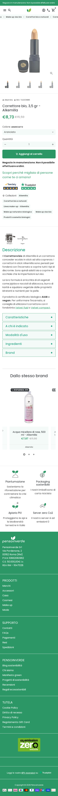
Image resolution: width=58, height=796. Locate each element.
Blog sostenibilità (12, 665)
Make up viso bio (14, 17)
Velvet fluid (21, 307)
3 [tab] (34, 454)
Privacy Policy (10, 717)
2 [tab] (29, 454)
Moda (5, 610)
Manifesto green (12, 675)
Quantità (7, 139)
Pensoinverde (37, 785)
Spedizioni (8, 647)
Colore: (12, 126)
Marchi (6, 586)
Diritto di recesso (12, 712)
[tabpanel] (29, 418)
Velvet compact (40, 307)
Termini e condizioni (13, 727)
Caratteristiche (17, 317)
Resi (4, 642)
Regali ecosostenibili (14, 689)
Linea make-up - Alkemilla (16, 206)
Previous (7, 418)
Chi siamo (8, 670)
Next (53, 50)
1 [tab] (24, 454)
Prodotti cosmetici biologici (17, 217)
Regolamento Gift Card (16, 722)
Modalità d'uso (17, 335)
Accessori (8, 590)
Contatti (7, 628)
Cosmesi (7, 600)
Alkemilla (23, 195)
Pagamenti (8, 637)
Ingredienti (14, 344)
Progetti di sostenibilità (15, 680)
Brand (10, 353)
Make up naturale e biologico (18, 212)
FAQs (5, 633)
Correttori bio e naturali (37, 17)
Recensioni (8, 684)
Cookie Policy (10, 707)
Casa (5, 595)
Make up (7, 605)
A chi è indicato (17, 326)
